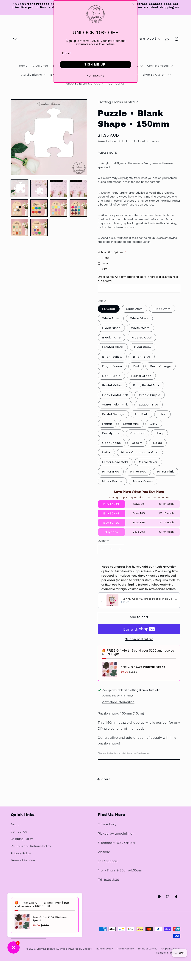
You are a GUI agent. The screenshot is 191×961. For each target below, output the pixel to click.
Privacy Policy (21, 853)
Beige (157, 442)
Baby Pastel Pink (115, 395)
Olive (154, 423)
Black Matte (111, 337)
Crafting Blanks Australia (52, 949)
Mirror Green (143, 481)
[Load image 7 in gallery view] (59, 208)
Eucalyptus (111, 433)
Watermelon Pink (115, 404)
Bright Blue (141, 356)
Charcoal (137, 433)
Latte (106, 452)
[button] (15, 39)
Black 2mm (162, 308)
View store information (118, 702)
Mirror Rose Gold (115, 462)
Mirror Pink (165, 471)
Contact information (168, 953)
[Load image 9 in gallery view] (19, 227)
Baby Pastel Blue (146, 385)
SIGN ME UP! (95, 64)
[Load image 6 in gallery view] (39, 208)
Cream (137, 442)
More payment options (139, 639)
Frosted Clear (112, 347)
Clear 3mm (142, 347)
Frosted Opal (141, 337)
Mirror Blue (110, 471)
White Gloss (139, 318)
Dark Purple (111, 375)
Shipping (124, 141)
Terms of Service (23, 860)
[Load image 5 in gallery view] (19, 208)
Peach (107, 423)
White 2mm (110, 318)
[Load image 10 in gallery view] (39, 227)
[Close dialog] (133, 4)
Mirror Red (138, 471)
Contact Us (19, 831)
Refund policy (104, 949)
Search (16, 824)
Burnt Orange (160, 366)
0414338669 (108, 861)
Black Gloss (111, 328)
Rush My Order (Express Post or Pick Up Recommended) (149, 599)
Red (136, 366)
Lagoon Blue (148, 404)
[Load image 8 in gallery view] (78, 208)
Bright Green (112, 366)
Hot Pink (141, 414)
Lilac (162, 414)
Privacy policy (125, 949)
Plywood (108, 308)
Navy (160, 433)
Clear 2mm (134, 308)
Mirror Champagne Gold (139, 452)
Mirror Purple (112, 481)
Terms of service (147, 949)
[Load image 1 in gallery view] (19, 188)
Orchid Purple (149, 395)
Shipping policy (170, 949)
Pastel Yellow (112, 385)
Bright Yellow (112, 356)
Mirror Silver (148, 462)
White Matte (140, 328)
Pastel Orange (113, 414)
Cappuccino (111, 442)
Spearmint (131, 423)
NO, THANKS (95, 75)
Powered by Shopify (80, 949)
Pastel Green (141, 375)
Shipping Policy (22, 838)
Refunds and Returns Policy (31, 846)
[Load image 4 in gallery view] (78, 188)
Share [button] (105, 779)
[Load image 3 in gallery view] (59, 188)
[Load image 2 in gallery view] (39, 188)
